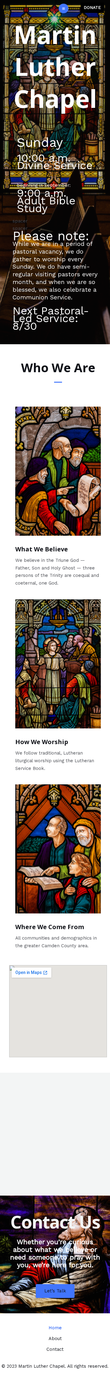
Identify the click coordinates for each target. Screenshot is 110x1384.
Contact (55, 1349)
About (55, 1338)
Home (55, 1328)
